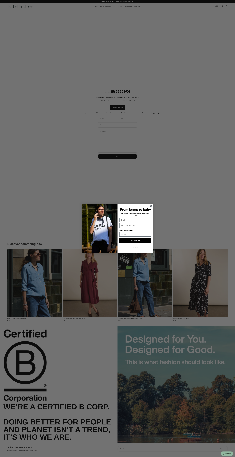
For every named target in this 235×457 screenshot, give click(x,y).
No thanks (135, 247)
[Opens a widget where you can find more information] (226, 453)
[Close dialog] (151, 206)
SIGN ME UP (135, 240)
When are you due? (126, 230)
